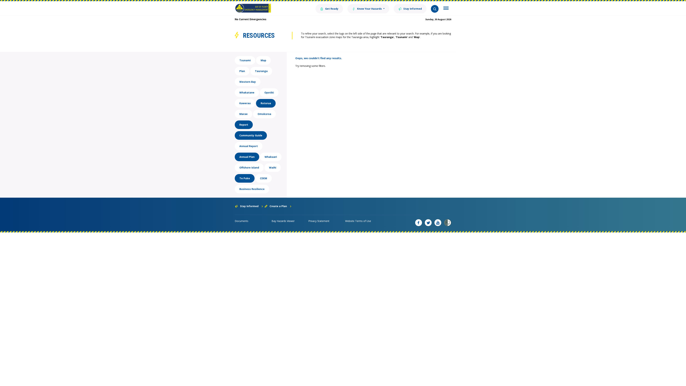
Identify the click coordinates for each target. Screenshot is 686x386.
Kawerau (245, 103)
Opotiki (269, 92)
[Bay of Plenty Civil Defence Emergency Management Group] (253, 8)
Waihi (272, 167)
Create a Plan (278, 206)
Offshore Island (249, 167)
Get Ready (331, 8)
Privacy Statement (318, 221)
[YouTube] (437, 222)
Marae (243, 114)
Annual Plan (247, 157)
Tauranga (261, 71)
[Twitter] (428, 222)
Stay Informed (412, 8)
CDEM (263, 178)
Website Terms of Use (358, 221)
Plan (242, 71)
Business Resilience (252, 189)
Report (243, 124)
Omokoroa (264, 114)
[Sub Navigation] (446, 8)
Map (263, 60)
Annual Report (248, 146)
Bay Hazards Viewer (283, 221)
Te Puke (244, 178)
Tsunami (245, 60)
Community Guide (250, 135)
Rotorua (266, 103)
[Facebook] (418, 222)
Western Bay (247, 81)
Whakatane (246, 92)
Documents (241, 221)
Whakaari (271, 157)
